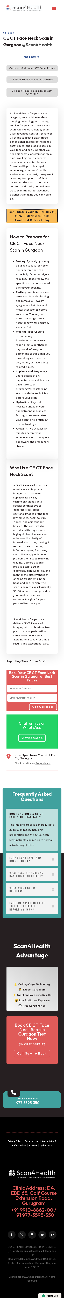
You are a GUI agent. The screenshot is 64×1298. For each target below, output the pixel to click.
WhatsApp (34, 738)
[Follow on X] (22, 1235)
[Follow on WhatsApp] (52, 1235)
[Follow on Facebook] (12, 1235)
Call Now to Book (32, 1053)
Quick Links (46, 1145)
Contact (33, 1145)
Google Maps (43, 763)
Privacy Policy (15, 1141)
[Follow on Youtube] (42, 1235)
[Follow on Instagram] (32, 1235)
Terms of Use (32, 1141)
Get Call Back (43, 706)
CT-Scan (9, 32)
